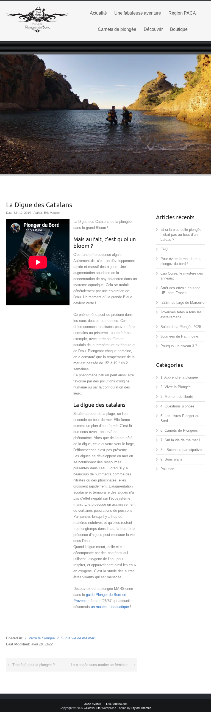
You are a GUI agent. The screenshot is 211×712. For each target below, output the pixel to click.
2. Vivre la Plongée (39, 638)
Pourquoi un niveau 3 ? (178, 346)
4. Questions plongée (177, 406)
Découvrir (153, 29)
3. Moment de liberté (176, 397)
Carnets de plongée (117, 29)
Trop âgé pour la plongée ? (33, 665)
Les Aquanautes (116, 703)
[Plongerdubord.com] (37, 18)
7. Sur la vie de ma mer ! (76, 638)
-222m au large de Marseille (182, 302)
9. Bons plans (171, 459)
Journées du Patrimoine (179, 336)
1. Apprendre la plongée (179, 377)
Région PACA (182, 13)
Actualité (98, 13)
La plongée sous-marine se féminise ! (101, 665)
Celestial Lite (92, 708)
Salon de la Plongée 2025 (180, 327)
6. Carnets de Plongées (179, 430)
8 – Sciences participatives (182, 450)
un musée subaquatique (110, 607)
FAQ (164, 249)
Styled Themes (141, 708)
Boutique (179, 29)
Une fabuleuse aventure (137, 13)
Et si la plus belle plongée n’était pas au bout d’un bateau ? (180, 235)
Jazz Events (92, 703)
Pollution (167, 469)
